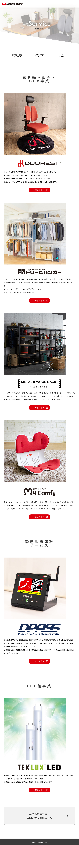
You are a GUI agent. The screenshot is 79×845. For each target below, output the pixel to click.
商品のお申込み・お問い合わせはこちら (39, 815)
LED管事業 (61, 55)
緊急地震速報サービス (39, 55)
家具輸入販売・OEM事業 (17, 55)
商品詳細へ (39, 190)
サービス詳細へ (39, 661)
